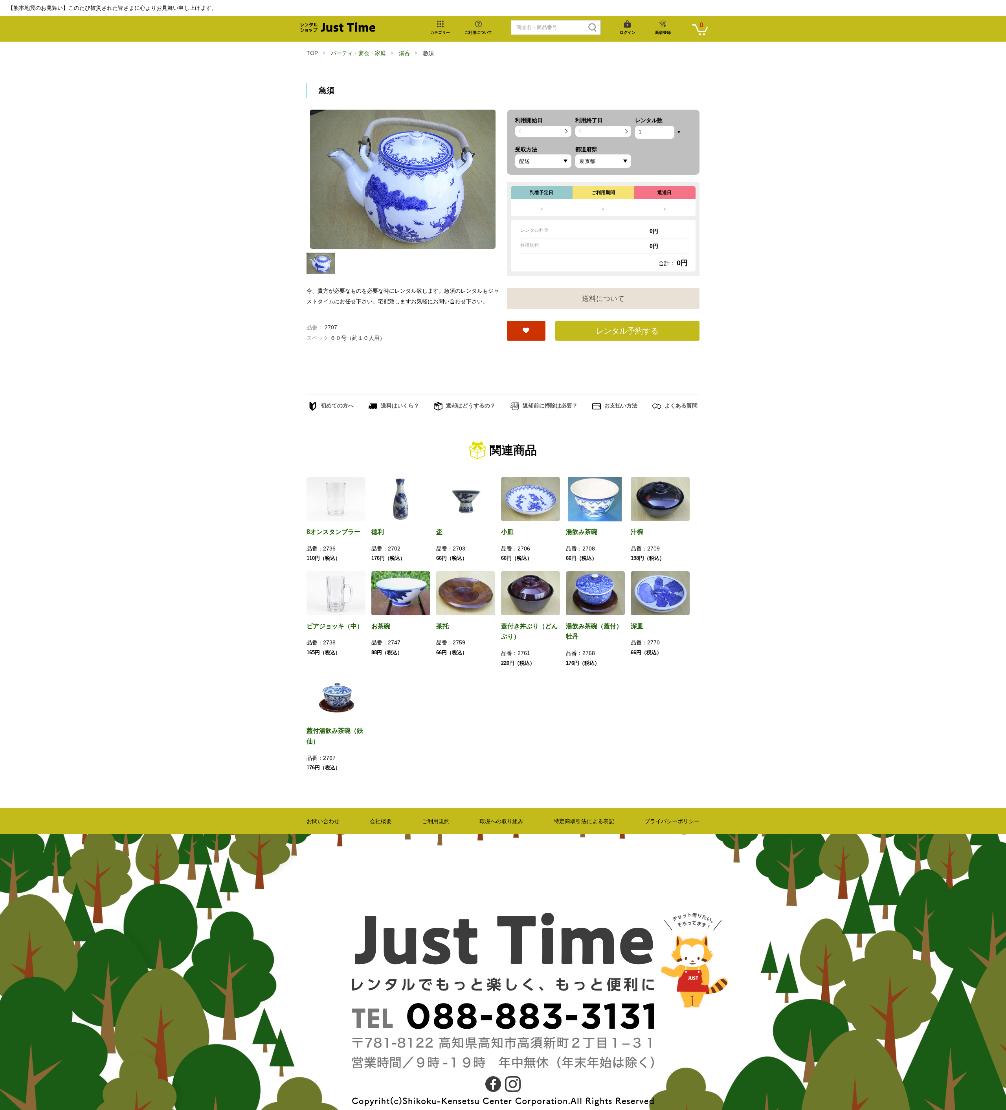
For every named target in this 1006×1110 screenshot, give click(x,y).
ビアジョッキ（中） (335, 626)
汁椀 (637, 531)
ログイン (627, 32)
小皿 (507, 531)
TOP (312, 53)
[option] (403, 179)
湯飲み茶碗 (581, 531)
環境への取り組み (501, 821)
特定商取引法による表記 (584, 821)
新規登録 (663, 32)
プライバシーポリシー (671, 821)
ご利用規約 (436, 821)
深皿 (637, 626)
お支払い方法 (620, 405)
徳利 (377, 531)
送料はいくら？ (399, 405)
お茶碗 (380, 626)
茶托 (442, 626)
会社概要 (381, 821)
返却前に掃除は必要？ (549, 405)
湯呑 (404, 53)
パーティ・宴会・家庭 (358, 53)
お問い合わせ (323, 821)
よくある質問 (680, 405)
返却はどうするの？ (470, 405)
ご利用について (478, 32)
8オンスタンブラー (333, 531)
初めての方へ (336, 405)
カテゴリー (440, 32)
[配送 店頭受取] (543, 161)
